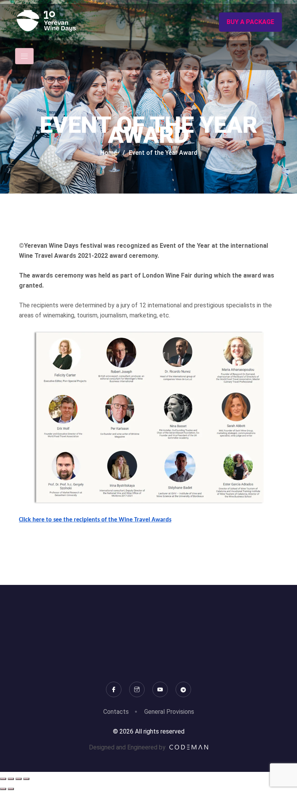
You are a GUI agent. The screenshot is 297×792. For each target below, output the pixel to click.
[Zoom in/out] (3, 779)
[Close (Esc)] (26, 779)
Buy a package (250, 22)
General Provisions (169, 711)
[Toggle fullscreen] (11, 779)
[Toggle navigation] (24, 56)
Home (108, 152)
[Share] (18, 779)
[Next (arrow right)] (11, 789)
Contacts (116, 711)
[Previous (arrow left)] (3, 789)
